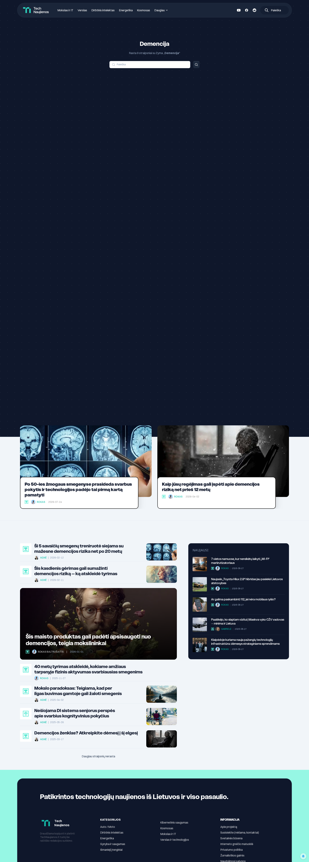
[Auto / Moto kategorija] (212, 588)
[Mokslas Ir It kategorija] (26, 502)
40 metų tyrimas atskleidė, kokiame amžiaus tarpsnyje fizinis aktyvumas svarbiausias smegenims (88, 669)
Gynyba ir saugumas (112, 844)
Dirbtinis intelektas (103, 10)
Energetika (126, 10)
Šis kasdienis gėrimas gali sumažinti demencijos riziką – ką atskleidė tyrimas (75, 571)
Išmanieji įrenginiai (111, 849)
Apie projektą (228, 827)
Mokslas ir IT (65, 10)
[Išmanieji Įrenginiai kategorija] (212, 604)
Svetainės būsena (231, 838)
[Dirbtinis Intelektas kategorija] (26, 714)
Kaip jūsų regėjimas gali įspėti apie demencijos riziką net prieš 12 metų (211, 486)
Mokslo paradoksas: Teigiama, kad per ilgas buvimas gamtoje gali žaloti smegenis (78, 691)
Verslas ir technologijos (174, 839)
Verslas (82, 10)
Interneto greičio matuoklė (236, 844)
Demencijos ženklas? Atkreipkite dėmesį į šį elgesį (86, 733)
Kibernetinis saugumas (174, 822)
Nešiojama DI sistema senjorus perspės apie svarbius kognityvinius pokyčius (74, 713)
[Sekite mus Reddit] (254, 10)
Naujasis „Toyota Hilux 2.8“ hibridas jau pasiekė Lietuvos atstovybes (247, 581)
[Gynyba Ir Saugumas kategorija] (212, 629)
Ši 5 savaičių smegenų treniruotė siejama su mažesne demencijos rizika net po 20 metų (79, 548)
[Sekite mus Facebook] (246, 10)
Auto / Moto (107, 827)
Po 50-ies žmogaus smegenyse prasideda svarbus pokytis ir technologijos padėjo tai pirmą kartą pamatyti (78, 489)
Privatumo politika (231, 849)
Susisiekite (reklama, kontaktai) (239, 832)
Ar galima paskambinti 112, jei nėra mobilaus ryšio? (243, 599)
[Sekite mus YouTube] (239, 10)
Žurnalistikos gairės (232, 855)
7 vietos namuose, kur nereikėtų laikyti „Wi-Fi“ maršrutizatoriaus (240, 561)
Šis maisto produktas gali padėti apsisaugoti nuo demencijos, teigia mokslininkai (88, 640)
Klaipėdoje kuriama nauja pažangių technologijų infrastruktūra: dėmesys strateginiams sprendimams (245, 641)
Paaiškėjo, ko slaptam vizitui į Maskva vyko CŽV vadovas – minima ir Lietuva (247, 621)
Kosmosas (143, 10)
